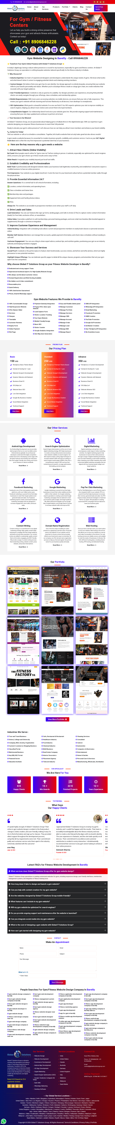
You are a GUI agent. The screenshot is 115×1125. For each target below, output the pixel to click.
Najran (86, 1118)
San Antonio (73, 1101)
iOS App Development (41, 1068)
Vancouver (77, 1103)
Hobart (85, 1105)
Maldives (63, 1078)
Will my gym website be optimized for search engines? (33, 907)
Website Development (41, 1059)
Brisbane (46, 1105)
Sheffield (69, 1109)
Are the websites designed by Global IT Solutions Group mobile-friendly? (41, 896)
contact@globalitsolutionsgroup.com (36, 2)
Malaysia (63, 1081)
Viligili (94, 1114)
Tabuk (67, 1118)
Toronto (28, 1103)
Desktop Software (40, 1089)
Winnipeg (61, 1103)
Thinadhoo (60, 1114)
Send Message (57, 982)
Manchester (48, 1109)
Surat (78, 1098)
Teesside (76, 1109)
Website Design (39, 1056)
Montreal (35, 1103)
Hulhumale (73, 1114)
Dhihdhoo (81, 1114)
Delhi (38, 1098)
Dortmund (77, 1107)
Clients (75, 7)
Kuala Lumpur (48, 1116)
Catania (83, 1111)
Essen (83, 1107)
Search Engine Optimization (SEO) (45, 1075)
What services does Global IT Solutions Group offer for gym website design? (42, 871)
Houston (51, 1101)
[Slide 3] (60, 859)
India (61, 1056)
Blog (81, 7)
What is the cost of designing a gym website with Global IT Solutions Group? (42, 925)
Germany (62, 1068)
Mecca (62, 1118)
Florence (73, 1111)
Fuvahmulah (34, 1114)
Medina (51, 1118)
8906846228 (80, 58)
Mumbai (32, 1098)
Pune (82, 1098)
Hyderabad (51, 1098)
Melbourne (32, 1105)
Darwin (90, 1105)
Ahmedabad (60, 1098)
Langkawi (94, 1116)
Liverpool (57, 1109)
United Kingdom (65, 1071)
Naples (45, 1111)
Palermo (55, 1111)
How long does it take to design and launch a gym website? (35, 884)
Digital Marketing (39, 1071)
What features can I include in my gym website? (30, 901)
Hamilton (92, 1103)
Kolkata (73, 1098)
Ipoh (54, 1116)
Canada (62, 1062)
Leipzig (70, 1107)
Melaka (66, 1116)
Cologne (50, 1107)
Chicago (44, 1101)
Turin (50, 1111)
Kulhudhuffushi (51, 1114)
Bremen (88, 1107)
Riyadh (57, 1118)
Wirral (94, 1109)
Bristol (82, 1109)
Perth (51, 1105)
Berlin (33, 1107)
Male (27, 1114)
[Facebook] (94, 2)
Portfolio (94, 1122)
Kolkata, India (95, 1056)
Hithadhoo (42, 1114)
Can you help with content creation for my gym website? (34, 890)
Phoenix (57, 1101)
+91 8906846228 (17, 2)
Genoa (61, 1111)
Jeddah (45, 1118)
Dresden (64, 1107)
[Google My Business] (103, 2)
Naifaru (67, 1114)
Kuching (87, 1116)
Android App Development (42, 1065)
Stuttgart (57, 1107)
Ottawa (47, 1103)
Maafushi (88, 1114)
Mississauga (69, 1103)
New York (29, 1101)
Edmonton (53, 1103)
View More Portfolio (56, 719)
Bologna (67, 1111)
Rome (35, 1111)
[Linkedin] (100, 2)
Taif (76, 1118)
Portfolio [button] (65, 7)
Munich (45, 1107)
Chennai (67, 1098)
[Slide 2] (57, 859)
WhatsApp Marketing (41, 1086)
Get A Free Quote (99, 8)
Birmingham (40, 1109)
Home (29, 7)
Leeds (63, 1109)
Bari (78, 1111)
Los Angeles (37, 1101)
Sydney (39, 1105)
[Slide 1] (54, 859)
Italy (61, 1075)
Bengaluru (44, 1098)
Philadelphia (65, 1101)
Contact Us (89, 8)
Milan (40, 1111)
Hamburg (38, 1107)
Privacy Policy (84, 1122)
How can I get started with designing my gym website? (33, 931)
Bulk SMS (37, 1083)
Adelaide (57, 1105)
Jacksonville (95, 1101)
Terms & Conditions (71, 1122)
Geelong (79, 1105)
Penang (71, 1116)
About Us (36, 8)
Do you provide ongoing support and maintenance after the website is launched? (44, 913)
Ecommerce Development (42, 1062)
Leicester (88, 1109)
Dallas (88, 1101)
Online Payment (92, 1074)
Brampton (85, 1103)
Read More (23, 465)
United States (64, 1059)
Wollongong (71, 1105)
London (33, 1109)
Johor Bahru (29, 1116)
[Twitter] (97, 2)
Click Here (15, 411)
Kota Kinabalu (38, 1116)
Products (56, 7)
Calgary (41, 1103)
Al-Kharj (80, 1118)
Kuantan (59, 1116)
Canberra (64, 1105)
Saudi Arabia (64, 1084)
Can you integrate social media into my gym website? (33, 919)
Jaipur (87, 1098)
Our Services (45, 8)
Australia (62, 1065)
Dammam (39, 1118)
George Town (79, 1116)
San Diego (82, 1101)
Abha (72, 1118)
